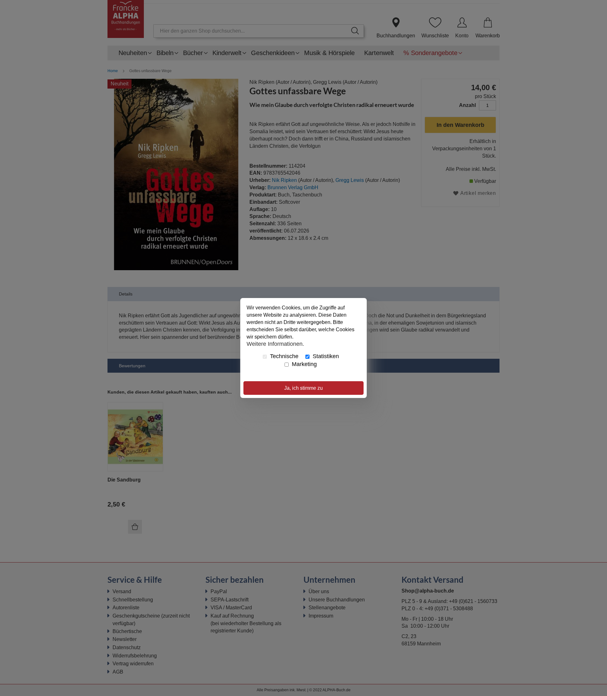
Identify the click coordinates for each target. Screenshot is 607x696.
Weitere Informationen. (275, 343)
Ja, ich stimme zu (303, 388)
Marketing (303, 364)
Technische (283, 356)
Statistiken (325, 356)
